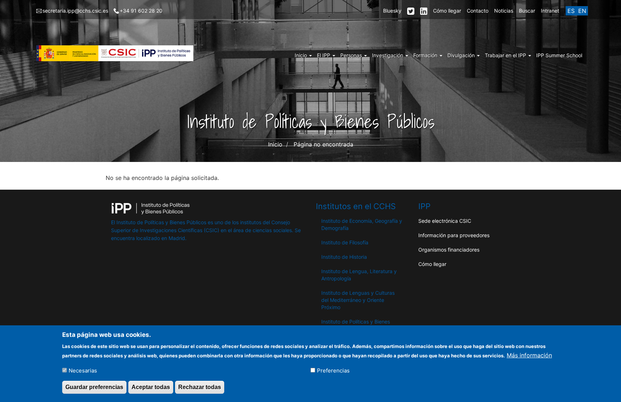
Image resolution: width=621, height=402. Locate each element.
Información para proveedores (453, 235)
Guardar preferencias (94, 387)
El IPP (324, 55)
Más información (529, 354)
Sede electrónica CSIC (444, 221)
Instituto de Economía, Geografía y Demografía (361, 224)
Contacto (477, 11)
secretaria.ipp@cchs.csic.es (75, 11)
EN (582, 10)
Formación (426, 55)
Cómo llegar (447, 11)
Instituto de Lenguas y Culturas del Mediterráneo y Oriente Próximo (358, 300)
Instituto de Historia (344, 257)
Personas (351, 55)
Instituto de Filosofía (344, 242)
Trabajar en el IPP (506, 55)
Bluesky (392, 11)
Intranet (550, 11)
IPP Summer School (559, 55)
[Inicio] (117, 53)
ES (571, 10)
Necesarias (83, 370)
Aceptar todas (151, 387)
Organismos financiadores (448, 250)
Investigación (388, 55)
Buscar (527, 11)
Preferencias (333, 370)
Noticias (503, 11)
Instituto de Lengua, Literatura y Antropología (359, 274)
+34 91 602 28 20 (141, 11)
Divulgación (461, 55)
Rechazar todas (199, 387)
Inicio (301, 55)
